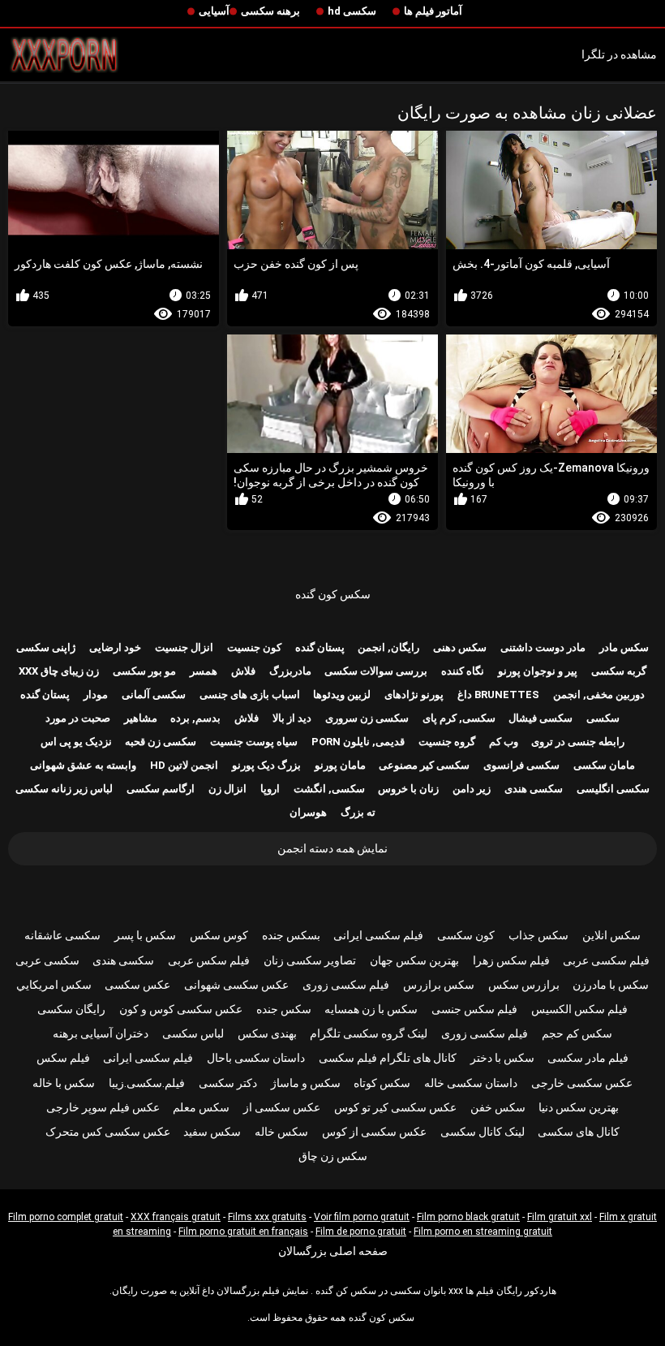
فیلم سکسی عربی (606, 960)
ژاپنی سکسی (45, 647)
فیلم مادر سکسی (588, 1057)
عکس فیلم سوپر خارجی (103, 1107)
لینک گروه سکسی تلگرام (368, 1033)
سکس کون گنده (333, 594)
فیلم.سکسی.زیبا (147, 1082)
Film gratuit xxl (559, 1217)
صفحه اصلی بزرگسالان (333, 1251)
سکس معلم (201, 1107)
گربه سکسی (618, 671)
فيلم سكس (63, 1057)
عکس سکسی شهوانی (236, 984)
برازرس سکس (524, 984)
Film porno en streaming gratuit (483, 1231)
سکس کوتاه (382, 1082)
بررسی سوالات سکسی (375, 671)
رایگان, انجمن (388, 647)
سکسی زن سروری (367, 718)
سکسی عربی (47, 960)
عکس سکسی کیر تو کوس (395, 1107)
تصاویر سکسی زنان (310, 960)
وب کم (503, 742)
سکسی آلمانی (154, 694)
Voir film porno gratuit (362, 1217)
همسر (203, 671)
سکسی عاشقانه (62, 935)
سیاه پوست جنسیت (254, 742)
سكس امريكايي (54, 984)
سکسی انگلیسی (613, 789)
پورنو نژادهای (414, 694)
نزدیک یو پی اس (76, 742)
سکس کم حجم (577, 1033)
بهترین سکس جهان (414, 960)
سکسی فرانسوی (521, 765)
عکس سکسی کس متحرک (107, 1131)
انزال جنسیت (184, 647)
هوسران (308, 812)
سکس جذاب (538, 935)
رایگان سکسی (71, 1009)
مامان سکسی (604, 765)
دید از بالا (291, 718)
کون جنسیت (254, 647)
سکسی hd (352, 11)
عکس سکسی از (281, 1107)
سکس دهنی (460, 647)
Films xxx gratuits (267, 1217)
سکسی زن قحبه (160, 742)
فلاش (243, 671)
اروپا (270, 789)
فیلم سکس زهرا (511, 960)
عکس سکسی (137, 984)
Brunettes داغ (498, 694)
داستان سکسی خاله (470, 1082)
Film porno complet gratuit (65, 1217)
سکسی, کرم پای (459, 718)
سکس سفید (212, 1131)
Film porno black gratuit (468, 1217)
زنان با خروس (408, 789)
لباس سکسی (193, 1033)
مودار (96, 694)
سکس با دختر (502, 1057)
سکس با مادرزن (611, 984)
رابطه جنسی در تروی (577, 742)
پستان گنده (320, 647)
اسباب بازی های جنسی (250, 694)
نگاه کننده (462, 671)
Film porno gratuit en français (243, 1231)
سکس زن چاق (332, 1156)
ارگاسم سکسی (161, 789)
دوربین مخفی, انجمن (599, 694)
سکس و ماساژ (306, 1082)
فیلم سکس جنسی (474, 1009)
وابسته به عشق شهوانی (83, 765)
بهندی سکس (267, 1033)
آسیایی (214, 11)
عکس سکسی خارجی (582, 1082)
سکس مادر (624, 647)
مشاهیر (140, 718)
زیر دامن (472, 789)
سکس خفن (498, 1107)
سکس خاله (281, 1131)
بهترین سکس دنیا (578, 1107)
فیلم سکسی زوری (345, 984)
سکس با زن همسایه (371, 1009)
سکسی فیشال (540, 718)
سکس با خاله (63, 1082)
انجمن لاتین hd (184, 765)
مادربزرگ (290, 671)
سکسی (603, 718)
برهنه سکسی (270, 11)
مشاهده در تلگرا (619, 54)
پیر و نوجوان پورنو (537, 671)
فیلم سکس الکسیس (579, 1009)
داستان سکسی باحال (256, 1057)
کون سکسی (466, 935)
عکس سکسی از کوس (374, 1131)
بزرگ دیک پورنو (266, 765)
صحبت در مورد (77, 718)
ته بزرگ (358, 812)
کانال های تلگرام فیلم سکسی (388, 1057)
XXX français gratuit (176, 1217)
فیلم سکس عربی (209, 960)
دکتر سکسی (228, 1082)
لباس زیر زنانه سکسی (64, 789)
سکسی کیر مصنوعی (424, 765)
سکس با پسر (145, 935)
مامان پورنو (340, 765)
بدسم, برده (195, 718)
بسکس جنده (291, 935)
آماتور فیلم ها (433, 11)
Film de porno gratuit (360, 1231)
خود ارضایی (115, 647)
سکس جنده (283, 1009)
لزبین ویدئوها (342, 694)
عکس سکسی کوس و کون (180, 1009)
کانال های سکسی (579, 1131)
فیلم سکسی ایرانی (378, 935)
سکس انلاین (611, 935)
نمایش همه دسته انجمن (332, 848)
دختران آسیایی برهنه (100, 1033)
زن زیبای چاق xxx (59, 671)
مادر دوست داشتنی (543, 647)
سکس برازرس (438, 984)
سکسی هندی (533, 789)
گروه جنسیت (446, 742)
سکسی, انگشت (329, 789)
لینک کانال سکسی (482, 1131)
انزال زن (227, 789)
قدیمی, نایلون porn (358, 742)
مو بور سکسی (144, 671)
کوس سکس (219, 935)
